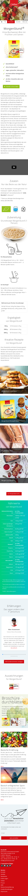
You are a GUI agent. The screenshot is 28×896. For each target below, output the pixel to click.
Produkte (11, 22)
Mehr (2, 766)
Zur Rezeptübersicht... (14, 494)
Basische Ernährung (9, 750)
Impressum (4, 891)
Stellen (3, 881)
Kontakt (3, 872)
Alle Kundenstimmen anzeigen (14, 661)
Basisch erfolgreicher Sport (13, 785)
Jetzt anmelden (14, 838)
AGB (2, 885)
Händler (18, 22)
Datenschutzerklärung (7, 887)
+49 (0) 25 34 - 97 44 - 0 (12, 857)
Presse (3, 883)
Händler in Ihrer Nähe (12, 86)
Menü (24, 22)
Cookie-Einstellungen (7, 889)
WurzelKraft (14, 648)
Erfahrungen (4, 878)
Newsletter (4, 876)
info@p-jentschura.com (7, 860)
